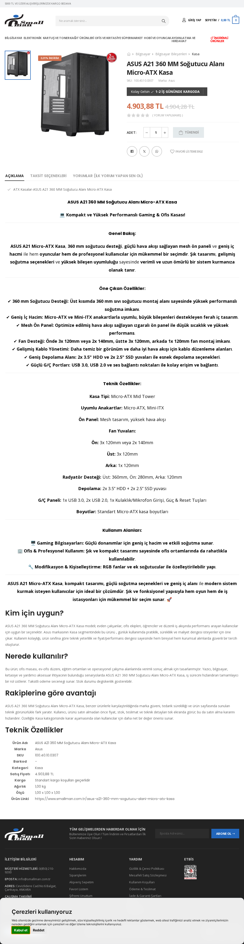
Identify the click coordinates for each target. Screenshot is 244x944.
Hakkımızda (77, 868)
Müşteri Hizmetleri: (21, 868)
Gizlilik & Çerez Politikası (146, 868)
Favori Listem (78, 889)
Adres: (10, 886)
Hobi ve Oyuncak (157, 38)
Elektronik (33, 38)
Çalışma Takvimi (18, 896)
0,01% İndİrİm (50, 58)
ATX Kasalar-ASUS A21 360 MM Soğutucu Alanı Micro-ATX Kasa (62, 189)
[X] (144, 151)
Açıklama (14, 175)
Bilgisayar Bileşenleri (171, 54)
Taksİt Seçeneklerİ (48, 175)
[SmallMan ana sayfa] (32, 834)
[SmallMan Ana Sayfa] (24, 20)
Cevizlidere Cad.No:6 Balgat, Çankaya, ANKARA (30, 888)
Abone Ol (223, 833)
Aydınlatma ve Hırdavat (183, 39)
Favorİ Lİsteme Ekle (189, 151)
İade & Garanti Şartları (145, 896)
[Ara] (164, 21)
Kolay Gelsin (140, 91)
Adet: (132, 132)
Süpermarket (132, 38)
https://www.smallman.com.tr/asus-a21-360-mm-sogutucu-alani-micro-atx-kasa (104, 798)
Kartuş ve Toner (56, 38)
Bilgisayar (13, 38)
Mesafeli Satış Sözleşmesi (148, 875)
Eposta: (11, 879)
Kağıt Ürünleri (82, 38)
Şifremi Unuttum (80, 896)
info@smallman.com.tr (34, 879)
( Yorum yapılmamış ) (167, 115)
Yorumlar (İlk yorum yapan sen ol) (108, 175)
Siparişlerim (77, 875)
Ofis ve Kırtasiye (108, 38)
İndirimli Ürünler (219, 39)
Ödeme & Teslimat (142, 889)
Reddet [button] (38, 930)
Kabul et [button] (20, 930)
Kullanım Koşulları (142, 882)
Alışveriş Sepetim (81, 882)
